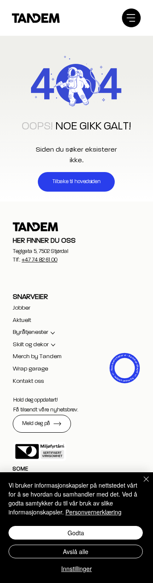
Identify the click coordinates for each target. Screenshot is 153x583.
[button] (42, 424)
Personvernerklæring (93, 512)
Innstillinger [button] (76, 568)
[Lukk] (141, 484)
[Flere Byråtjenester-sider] (53, 333)
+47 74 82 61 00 (39, 260)
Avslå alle (75, 551)
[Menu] (131, 18)
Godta (76, 532)
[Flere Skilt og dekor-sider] (53, 345)
